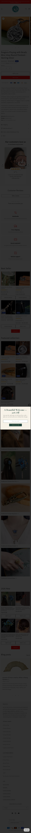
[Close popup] (29, 405)
